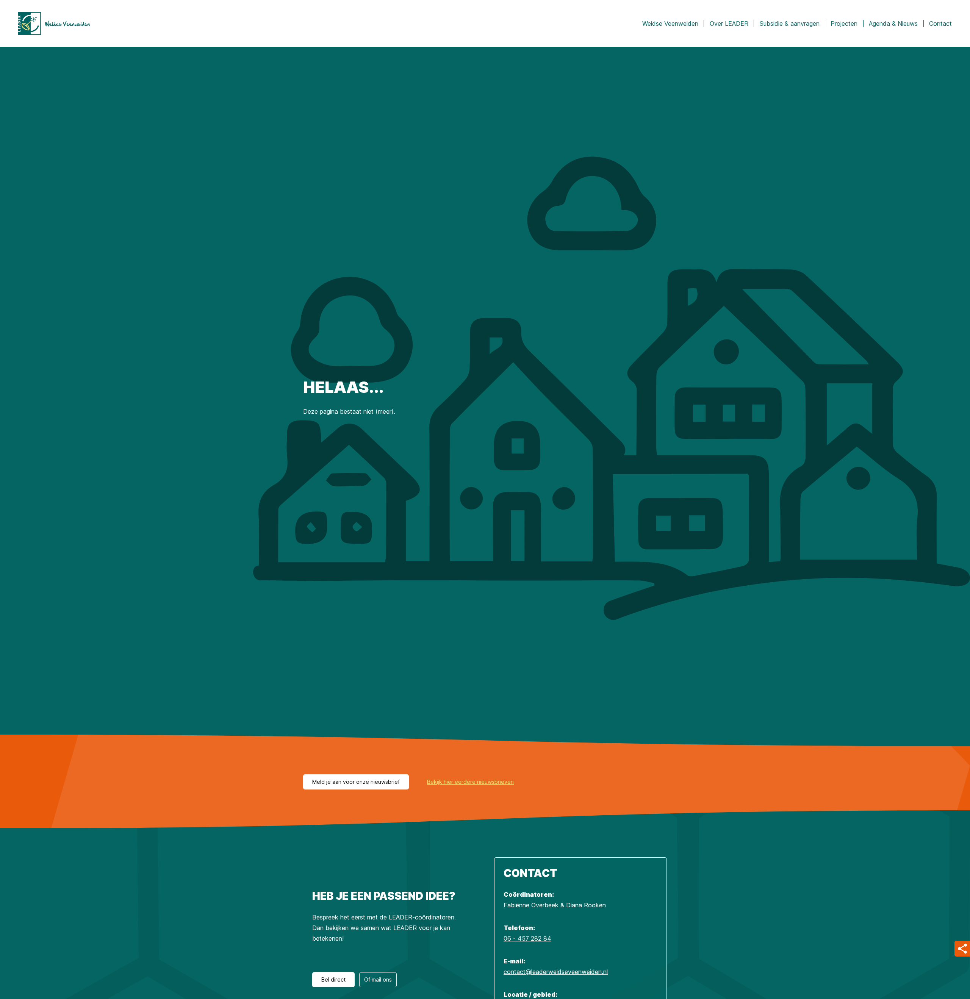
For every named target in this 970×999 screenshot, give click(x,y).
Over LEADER (729, 23)
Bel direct (333, 979)
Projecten (844, 23)
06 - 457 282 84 (527, 938)
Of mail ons (378, 979)
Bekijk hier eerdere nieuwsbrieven (470, 782)
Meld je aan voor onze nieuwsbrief (356, 782)
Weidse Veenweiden (670, 23)
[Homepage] (54, 23)
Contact (940, 23)
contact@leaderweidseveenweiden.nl (556, 972)
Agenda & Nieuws (893, 23)
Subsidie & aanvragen (790, 23)
